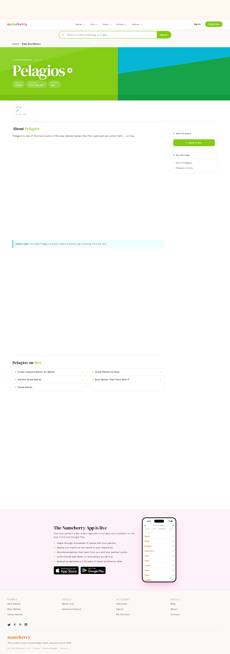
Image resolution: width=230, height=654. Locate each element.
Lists (92, 24)
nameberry (19, 637)
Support (64, 648)
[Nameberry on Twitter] (9, 624)
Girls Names (14, 603)
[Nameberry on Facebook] (14, 624)
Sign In (197, 24)
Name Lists (68, 603)
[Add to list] (69, 70)
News (106, 24)
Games (135, 24)
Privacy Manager (50, 648)
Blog (173, 603)
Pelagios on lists (184, 168)
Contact (175, 614)
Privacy (36, 648)
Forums (120, 24)
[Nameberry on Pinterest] (20, 624)
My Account (123, 614)
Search (164, 34)
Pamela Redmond (23, 60)
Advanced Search (71, 609)
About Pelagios (184, 163)
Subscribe (214, 24)
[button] (194, 142)
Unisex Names (15, 614)
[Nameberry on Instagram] (26, 624)
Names (78, 24)
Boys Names (14, 609)
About (174, 609)
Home (16, 43)
